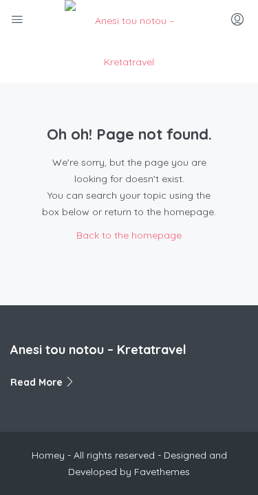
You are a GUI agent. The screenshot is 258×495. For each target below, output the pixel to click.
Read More (37, 382)
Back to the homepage (129, 235)
